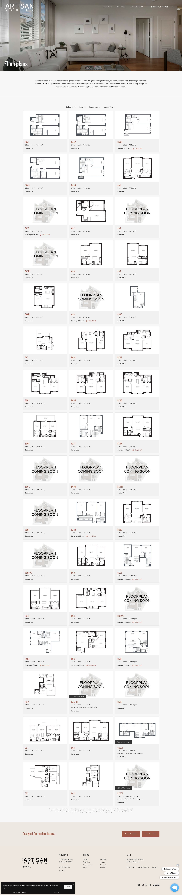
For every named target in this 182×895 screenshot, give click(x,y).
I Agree (68, 886)
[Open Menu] (175, 7)
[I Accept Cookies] (73, 884)
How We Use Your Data (19, 892)
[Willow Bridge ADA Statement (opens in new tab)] (146, 885)
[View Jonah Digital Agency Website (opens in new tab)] (156, 885)
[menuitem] (90, 859)
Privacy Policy (131, 867)
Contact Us (56, 892)
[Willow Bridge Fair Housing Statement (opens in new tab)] (143, 885)
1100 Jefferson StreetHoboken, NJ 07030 (66, 860)
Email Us (62, 871)
